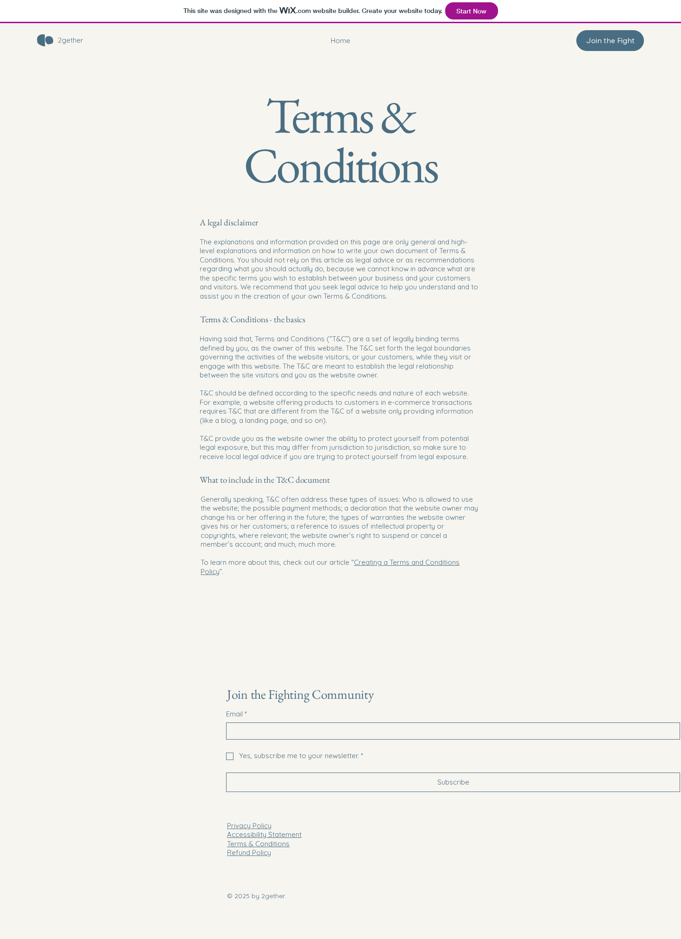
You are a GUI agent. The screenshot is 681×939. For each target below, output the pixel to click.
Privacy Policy (249, 825)
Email (236, 713)
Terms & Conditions (258, 843)
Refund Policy (249, 852)
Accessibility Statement (264, 834)
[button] (610, 40)
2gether (70, 40)
